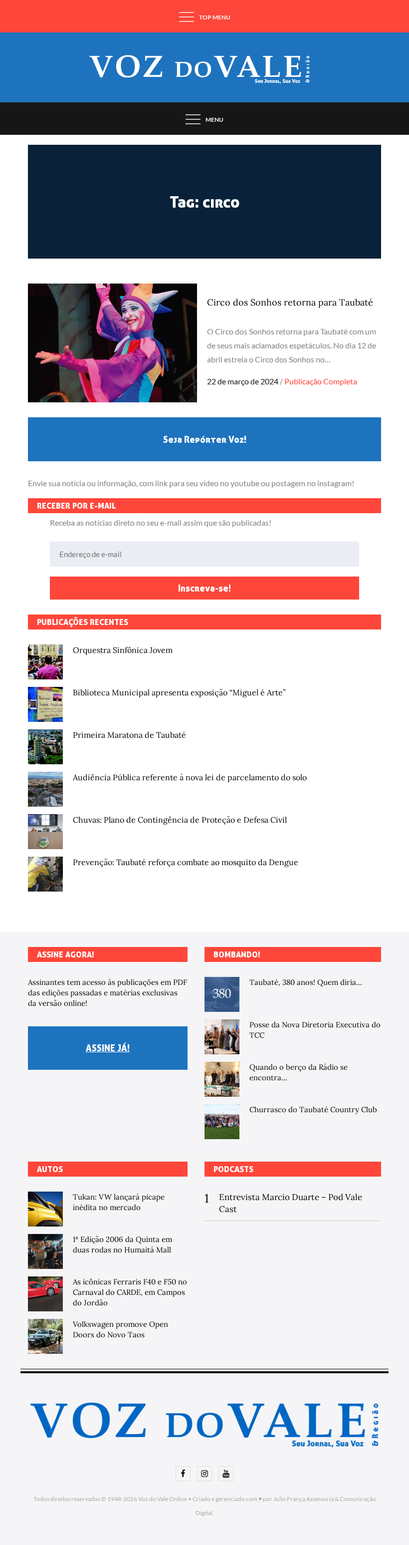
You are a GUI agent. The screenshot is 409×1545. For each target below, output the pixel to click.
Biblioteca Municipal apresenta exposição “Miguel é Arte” (179, 692)
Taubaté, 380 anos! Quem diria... (305, 982)
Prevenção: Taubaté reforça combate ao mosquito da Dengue (185, 862)
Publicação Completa (320, 381)
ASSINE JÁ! (108, 1047)
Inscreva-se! (204, 588)
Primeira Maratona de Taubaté (129, 735)
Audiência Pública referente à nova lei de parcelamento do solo (190, 777)
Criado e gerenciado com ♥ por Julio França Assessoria (263, 1499)
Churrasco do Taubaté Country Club (313, 1109)
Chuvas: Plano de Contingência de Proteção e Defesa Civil (180, 820)
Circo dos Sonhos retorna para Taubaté (290, 302)
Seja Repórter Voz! (204, 439)
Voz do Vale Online (162, 1499)
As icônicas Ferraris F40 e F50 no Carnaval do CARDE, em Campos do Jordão (130, 1292)
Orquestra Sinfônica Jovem (123, 650)
